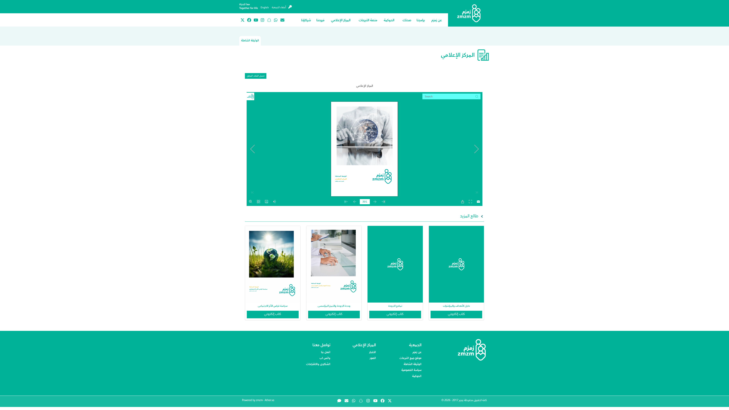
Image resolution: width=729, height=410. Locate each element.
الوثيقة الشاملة (250, 41)
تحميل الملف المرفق (255, 76)
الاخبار (372, 352)
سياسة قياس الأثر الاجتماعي (273, 306)
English (265, 8)
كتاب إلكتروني (456, 314)
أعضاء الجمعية (279, 8)
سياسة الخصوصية (411, 370)
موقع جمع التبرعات (410, 358)
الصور (373, 358)
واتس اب (325, 358)
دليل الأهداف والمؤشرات (456, 306)
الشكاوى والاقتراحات (318, 364)
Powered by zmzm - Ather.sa (258, 400)
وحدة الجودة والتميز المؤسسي (334, 306)
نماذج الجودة (395, 306)
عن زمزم (417, 352)
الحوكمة (416, 376)
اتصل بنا (325, 352)
